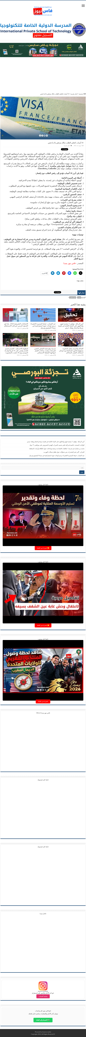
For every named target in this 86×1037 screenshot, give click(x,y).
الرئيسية (81, 94)
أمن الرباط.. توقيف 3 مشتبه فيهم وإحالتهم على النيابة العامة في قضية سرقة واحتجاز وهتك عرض (70, 326)
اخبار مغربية (74, 94)
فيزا (79, 297)
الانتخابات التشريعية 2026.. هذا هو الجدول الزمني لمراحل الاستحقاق (16, 325)
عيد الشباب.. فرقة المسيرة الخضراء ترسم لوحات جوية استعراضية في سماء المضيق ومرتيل (43, 326)
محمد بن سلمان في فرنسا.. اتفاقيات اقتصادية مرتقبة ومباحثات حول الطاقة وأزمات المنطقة (56, 448)
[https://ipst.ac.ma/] (43, 29)
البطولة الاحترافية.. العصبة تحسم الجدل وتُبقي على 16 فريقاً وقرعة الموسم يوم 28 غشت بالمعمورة (16, 351)
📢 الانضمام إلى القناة (43, 1020)
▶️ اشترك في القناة (43, 548)
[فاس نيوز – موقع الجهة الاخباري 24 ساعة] (43, 10)
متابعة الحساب (43, 996)
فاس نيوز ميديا (69, 263)
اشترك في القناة (43, 701)
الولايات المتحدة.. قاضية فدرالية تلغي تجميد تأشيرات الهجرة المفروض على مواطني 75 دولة (57, 445)
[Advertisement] (43, 75)
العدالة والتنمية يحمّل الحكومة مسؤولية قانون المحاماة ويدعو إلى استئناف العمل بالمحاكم (71, 351)
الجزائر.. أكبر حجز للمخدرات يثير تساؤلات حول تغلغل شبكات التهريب (63, 452)
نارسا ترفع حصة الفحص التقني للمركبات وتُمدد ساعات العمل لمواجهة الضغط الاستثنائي (45, 351)
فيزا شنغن (72, 297)
